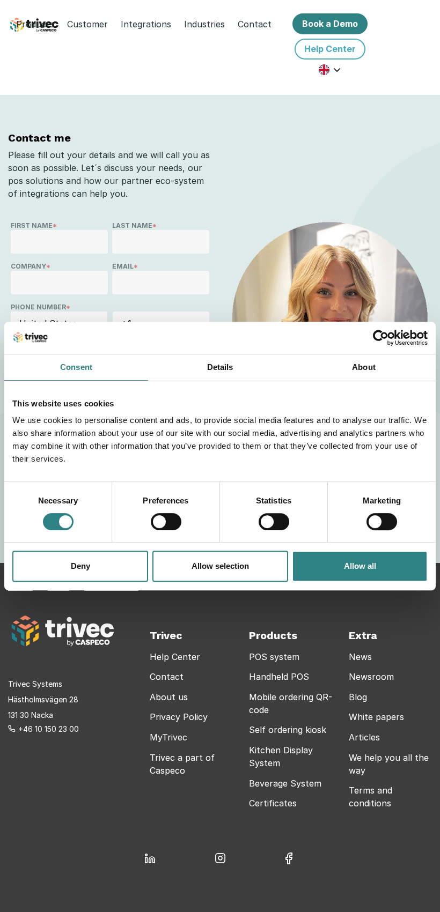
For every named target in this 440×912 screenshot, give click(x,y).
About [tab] (364, 367)
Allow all (360, 565)
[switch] (166, 521)
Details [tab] (220, 367)
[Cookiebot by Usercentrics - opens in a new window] (381, 338)
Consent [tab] (76, 367)
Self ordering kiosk (287, 729)
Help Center (175, 656)
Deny (80, 565)
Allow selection (220, 565)
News (360, 656)
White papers (376, 716)
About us (169, 697)
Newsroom (371, 676)
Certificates (273, 803)
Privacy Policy (179, 716)
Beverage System (285, 783)
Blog (358, 697)
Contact (167, 676)
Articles (364, 737)
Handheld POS (279, 676)
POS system (274, 656)
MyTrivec (168, 737)
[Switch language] (330, 69)
